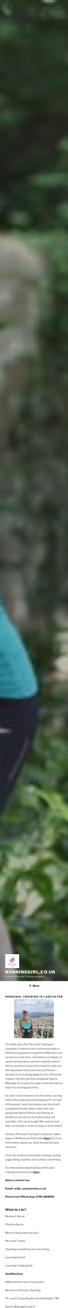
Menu (36, 985)
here (47, 1138)
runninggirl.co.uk (30, 971)
